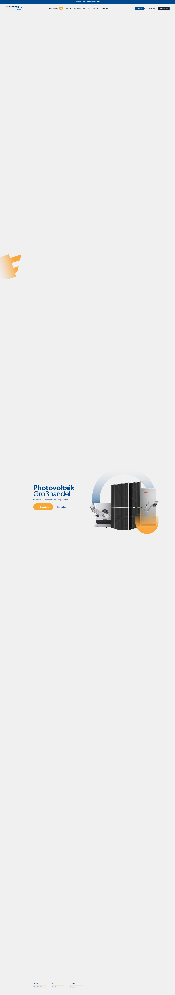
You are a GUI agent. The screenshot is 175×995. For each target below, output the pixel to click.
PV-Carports (55, 8)
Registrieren (164, 8)
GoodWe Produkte (93, 2)
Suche (139, 8)
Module (68, 8)
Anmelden (152, 8)
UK (89, 8)
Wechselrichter (79, 8)
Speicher (96, 8)
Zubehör (105, 8)
